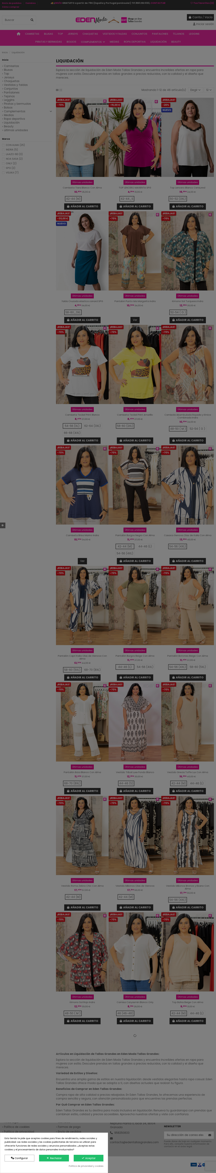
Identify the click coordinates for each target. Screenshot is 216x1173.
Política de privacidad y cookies (86, 1166)
